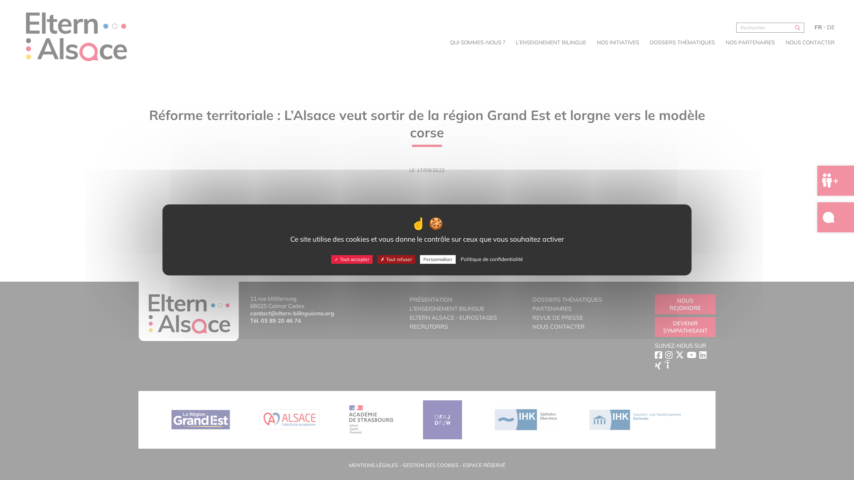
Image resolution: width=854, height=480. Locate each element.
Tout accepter (354, 259)
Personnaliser (437, 259)
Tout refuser (398, 259)
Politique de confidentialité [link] (492, 259)
